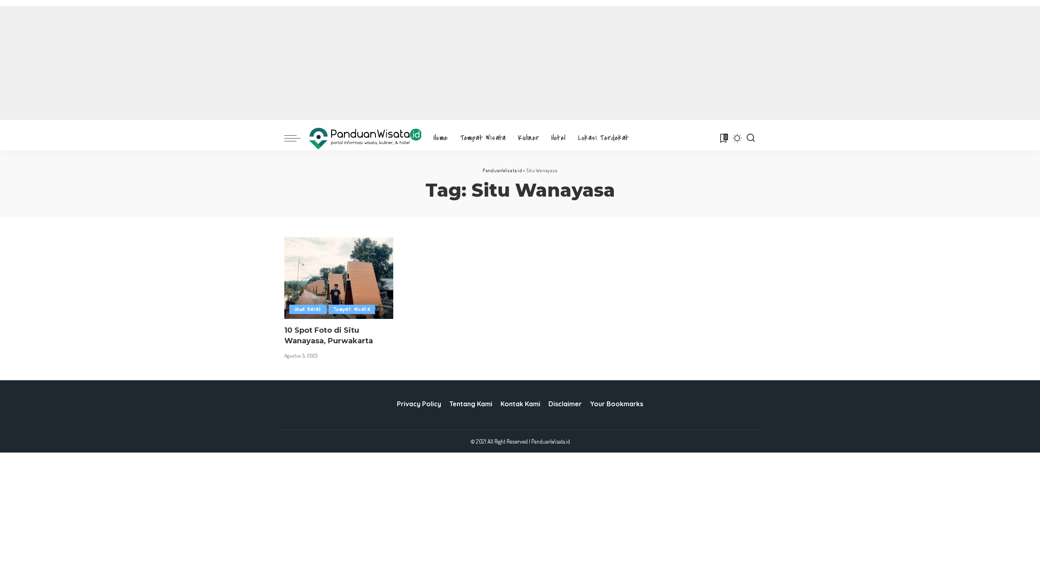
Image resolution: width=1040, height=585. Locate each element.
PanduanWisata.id (550, 441)
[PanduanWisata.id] (365, 138)
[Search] (751, 138)
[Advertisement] (520, 63)
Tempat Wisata (352, 309)
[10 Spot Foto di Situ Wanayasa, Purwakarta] (338, 278)
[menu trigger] (296, 138)
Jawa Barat (308, 309)
